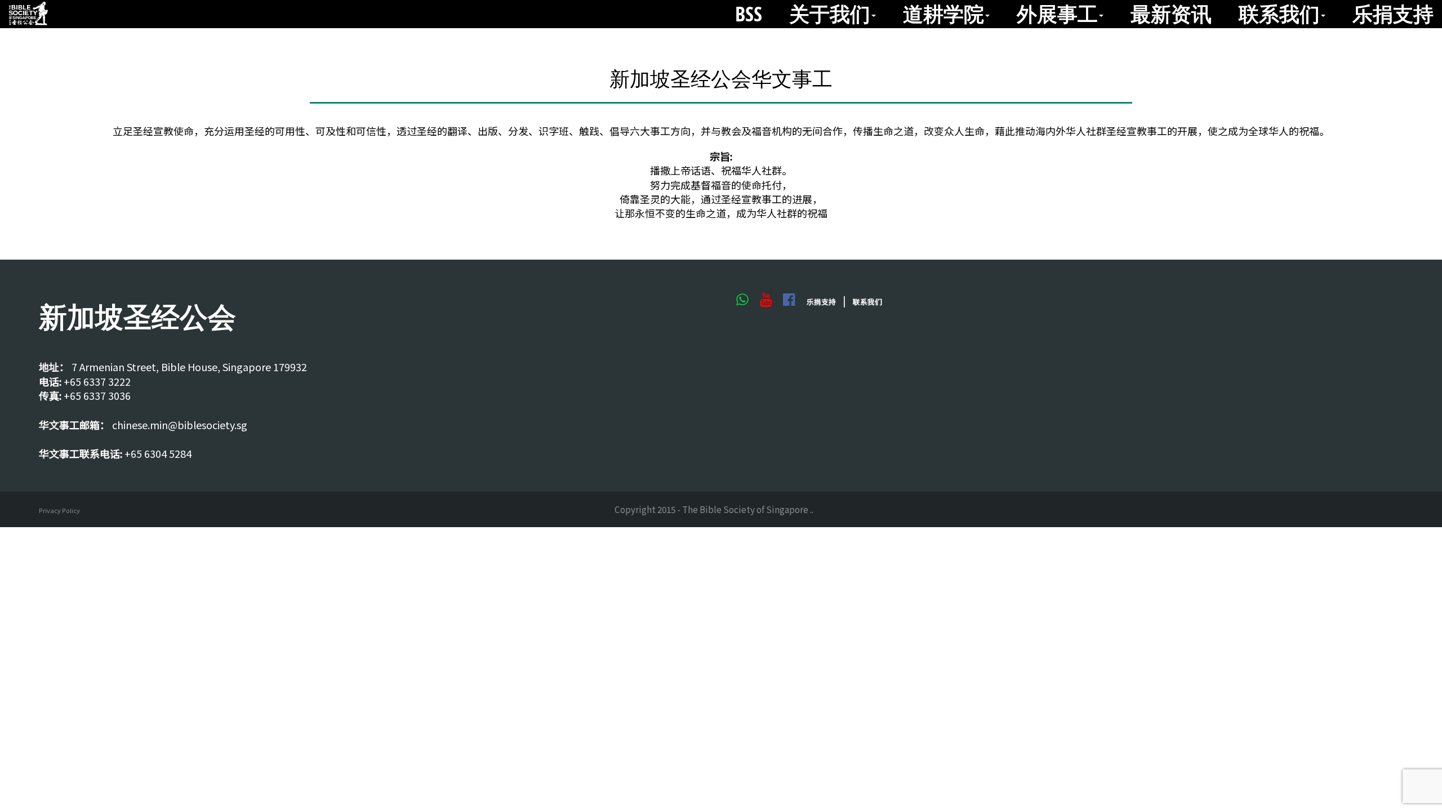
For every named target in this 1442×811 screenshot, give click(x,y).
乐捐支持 (1393, 14)
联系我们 (1279, 14)
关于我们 (829, 14)
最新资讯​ (1171, 14)
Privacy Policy (59, 510)
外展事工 (1057, 14)
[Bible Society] (28, 14)
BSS (748, 14)
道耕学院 (943, 14)
